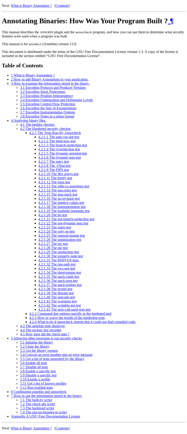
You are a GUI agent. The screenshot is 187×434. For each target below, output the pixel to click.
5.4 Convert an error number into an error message (56, 355)
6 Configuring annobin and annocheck (38, 392)
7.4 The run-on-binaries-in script (43, 412)
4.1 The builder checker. (37, 124)
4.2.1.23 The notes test (54, 227)
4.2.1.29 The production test (58, 252)
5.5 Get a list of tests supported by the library (52, 359)
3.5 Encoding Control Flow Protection (47, 104)
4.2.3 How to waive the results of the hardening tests (67, 318)
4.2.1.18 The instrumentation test (62, 207)
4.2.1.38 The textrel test (55, 289)
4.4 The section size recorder (40, 330)
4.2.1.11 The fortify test (55, 178)
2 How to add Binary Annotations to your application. (49, 79)
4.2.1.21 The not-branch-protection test (66, 219)
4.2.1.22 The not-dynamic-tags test (63, 223)
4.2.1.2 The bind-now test (56, 141)
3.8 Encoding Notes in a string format (47, 116)
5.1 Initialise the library (36, 342)
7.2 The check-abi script (37, 404)
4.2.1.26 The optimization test (59, 240)
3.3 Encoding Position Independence (46, 96)
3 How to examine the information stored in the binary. (50, 83)
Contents (62, 6)
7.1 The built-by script (36, 400)
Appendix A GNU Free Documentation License (45, 416)
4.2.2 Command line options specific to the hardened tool (70, 314)
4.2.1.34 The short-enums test (59, 272)
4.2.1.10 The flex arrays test (58, 174)
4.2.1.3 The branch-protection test (62, 145)
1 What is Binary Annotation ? (33, 75)
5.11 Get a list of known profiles (43, 383)
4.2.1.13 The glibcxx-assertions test (63, 186)
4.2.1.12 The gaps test (54, 182)
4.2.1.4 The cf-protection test (59, 149)
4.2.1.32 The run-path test (56, 264)
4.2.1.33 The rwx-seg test (56, 268)
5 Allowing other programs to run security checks (46, 338)
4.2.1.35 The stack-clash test (58, 277)
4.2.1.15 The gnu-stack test (57, 194)
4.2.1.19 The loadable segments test (64, 211)
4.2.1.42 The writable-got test (59, 305)
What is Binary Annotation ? (31, 6)
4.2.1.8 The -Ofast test (54, 166)
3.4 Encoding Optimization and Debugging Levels (56, 100)
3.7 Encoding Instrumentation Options (47, 112)
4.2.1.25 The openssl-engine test (61, 235)
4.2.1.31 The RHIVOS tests (58, 260)
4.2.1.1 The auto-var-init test (58, 137)
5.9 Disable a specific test (38, 375)
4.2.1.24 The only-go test (56, 231)
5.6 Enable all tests (33, 363)
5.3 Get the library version (39, 350)
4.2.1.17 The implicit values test (61, 203)
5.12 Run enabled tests (36, 387)
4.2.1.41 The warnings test (57, 301)
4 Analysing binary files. (28, 120)
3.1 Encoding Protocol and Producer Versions (53, 87)
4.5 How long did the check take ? (45, 334)
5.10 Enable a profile (35, 379)
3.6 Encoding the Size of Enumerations (48, 108)
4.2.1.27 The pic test (53, 244)
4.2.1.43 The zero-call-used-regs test (64, 309)
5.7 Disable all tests (34, 367)
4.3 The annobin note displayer (42, 326)
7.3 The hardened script (37, 408)
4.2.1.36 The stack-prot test (58, 281)
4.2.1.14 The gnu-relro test (57, 190)
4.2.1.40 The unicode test (56, 297)
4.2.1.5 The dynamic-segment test (62, 153)
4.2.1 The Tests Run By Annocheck (55, 133)
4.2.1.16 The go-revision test (59, 198)
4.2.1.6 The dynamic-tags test (59, 157)
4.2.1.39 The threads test (56, 293)
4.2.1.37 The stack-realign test (60, 285)
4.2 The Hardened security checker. (45, 129)
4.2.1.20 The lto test (52, 215)
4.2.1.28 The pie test (53, 248)
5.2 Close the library (34, 346)
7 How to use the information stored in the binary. (46, 396)
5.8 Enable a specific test (38, 371)
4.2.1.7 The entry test (53, 161)
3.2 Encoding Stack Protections (42, 92)
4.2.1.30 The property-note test (60, 256)
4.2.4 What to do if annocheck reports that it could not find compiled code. (82, 322)
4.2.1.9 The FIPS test (53, 170)
